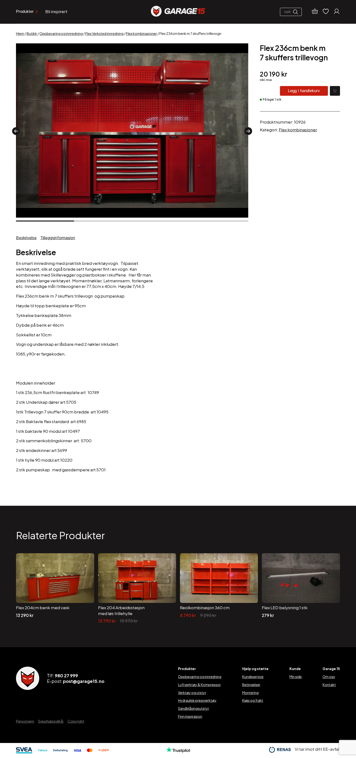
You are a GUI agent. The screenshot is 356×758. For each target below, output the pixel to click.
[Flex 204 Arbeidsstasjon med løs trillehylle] (137, 588)
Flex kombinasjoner (141, 33)
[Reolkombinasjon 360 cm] (219, 588)
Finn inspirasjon (190, 716)
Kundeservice (252, 676)
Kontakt (329, 684)
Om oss (329, 676)
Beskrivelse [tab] (26, 237)
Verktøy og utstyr (192, 692)
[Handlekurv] (314, 12)
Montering (250, 692)
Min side (295, 676)
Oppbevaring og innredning (61, 33)
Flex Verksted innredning (104, 33)
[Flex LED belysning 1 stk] (301, 588)
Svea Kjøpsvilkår (51, 721)
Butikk (32, 33)
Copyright (76, 721)
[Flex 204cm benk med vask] (55, 588)
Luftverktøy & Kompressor (199, 684)
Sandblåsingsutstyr (193, 708)
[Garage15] (178, 12)
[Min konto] (336, 12)
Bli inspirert (56, 11)
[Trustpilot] (178, 751)
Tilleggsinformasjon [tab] (57, 237)
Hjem (20, 33)
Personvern (25, 721)
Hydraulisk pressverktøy (197, 700)
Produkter (25, 11)
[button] (16, 131)
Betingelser (251, 684)
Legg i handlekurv (304, 90)
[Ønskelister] (325, 12)
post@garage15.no (83, 681)
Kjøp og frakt (252, 700)
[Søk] (297, 12)
